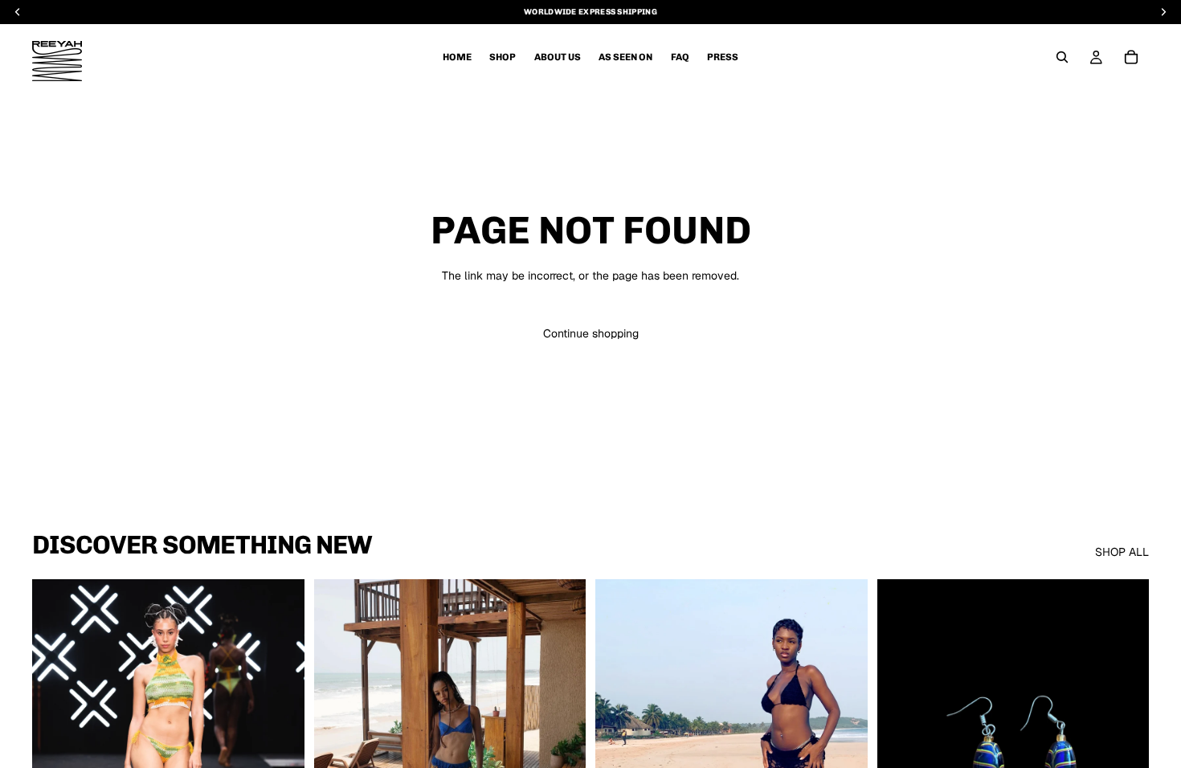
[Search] (1062, 57)
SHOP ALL (1122, 552)
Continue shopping (591, 333)
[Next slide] (280, 749)
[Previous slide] (56, 749)
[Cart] (1131, 57)
